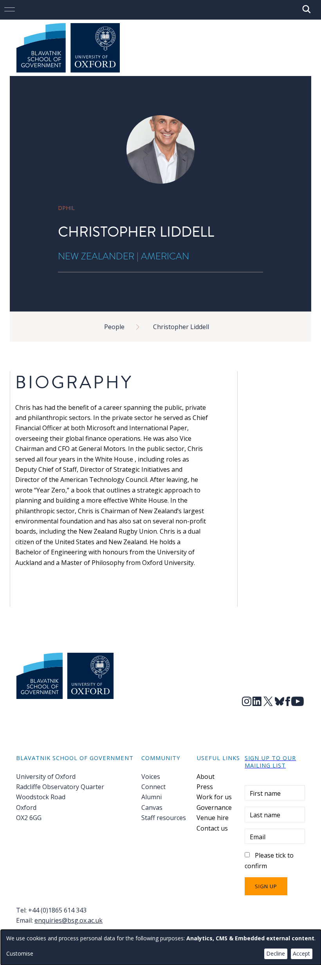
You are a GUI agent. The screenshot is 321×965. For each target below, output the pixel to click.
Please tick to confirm (269, 860)
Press (205, 786)
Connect (153, 786)
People (114, 326)
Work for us (214, 797)
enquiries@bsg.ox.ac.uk (68, 920)
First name (265, 793)
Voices (150, 776)
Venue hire (213, 817)
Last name (265, 815)
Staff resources (163, 817)
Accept (301, 953)
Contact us (212, 828)
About (206, 776)
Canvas (151, 807)
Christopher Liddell (181, 326)
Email (257, 837)
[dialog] (161, 947)
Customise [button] (19, 953)
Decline (275, 953)
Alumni (151, 797)
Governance (214, 807)
